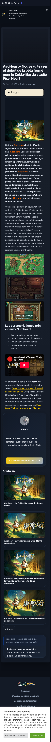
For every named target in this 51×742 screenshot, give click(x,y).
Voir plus (9, 629)
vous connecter (27, 652)
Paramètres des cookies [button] (15, 735)
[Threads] (18, 3)
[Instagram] (9, 3)
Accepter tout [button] (37, 735)
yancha (24, 429)
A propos (25, 691)
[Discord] (21, 3)
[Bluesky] (15, 3)
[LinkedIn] (12, 3)
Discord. (37, 408)
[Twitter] (6, 3)
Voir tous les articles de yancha (24, 460)
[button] (24, 119)
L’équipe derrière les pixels (25, 696)
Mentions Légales (25, 706)
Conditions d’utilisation (25, 701)
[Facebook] (3, 3)
